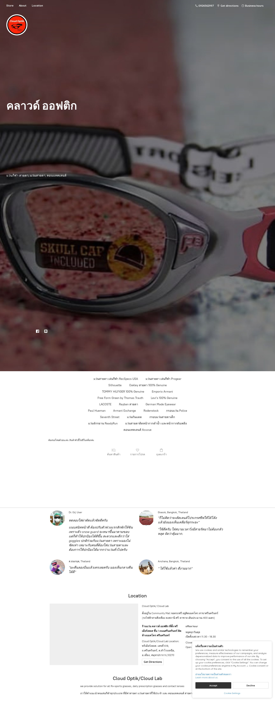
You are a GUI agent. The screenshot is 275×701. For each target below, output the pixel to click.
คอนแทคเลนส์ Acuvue (137, 430)
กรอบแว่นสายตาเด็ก (162, 417)
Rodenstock (151, 410)
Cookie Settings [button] (232, 693)
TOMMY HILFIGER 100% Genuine (123, 391)
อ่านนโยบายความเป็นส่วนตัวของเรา (213, 674)
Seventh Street (109, 417)
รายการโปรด (137, 454)
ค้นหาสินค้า (113, 454)
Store (10, 5)
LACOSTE (105, 404)
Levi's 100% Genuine (164, 398)
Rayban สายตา (128, 404)
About (22, 5)
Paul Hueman (97, 410)
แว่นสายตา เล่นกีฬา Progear (163, 379)
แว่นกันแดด (134, 417)
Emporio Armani (162, 391)
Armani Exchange (124, 410)
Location (37, 5)
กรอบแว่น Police (176, 410)
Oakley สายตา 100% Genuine (148, 385)
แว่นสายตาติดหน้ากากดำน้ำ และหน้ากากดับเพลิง (156, 423)
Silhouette (115, 385)
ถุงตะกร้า (161, 454)
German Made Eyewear (161, 404)
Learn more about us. (206, 677)
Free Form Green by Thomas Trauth (120, 398)
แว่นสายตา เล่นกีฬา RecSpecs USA (116, 379)
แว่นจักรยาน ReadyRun (103, 423)
